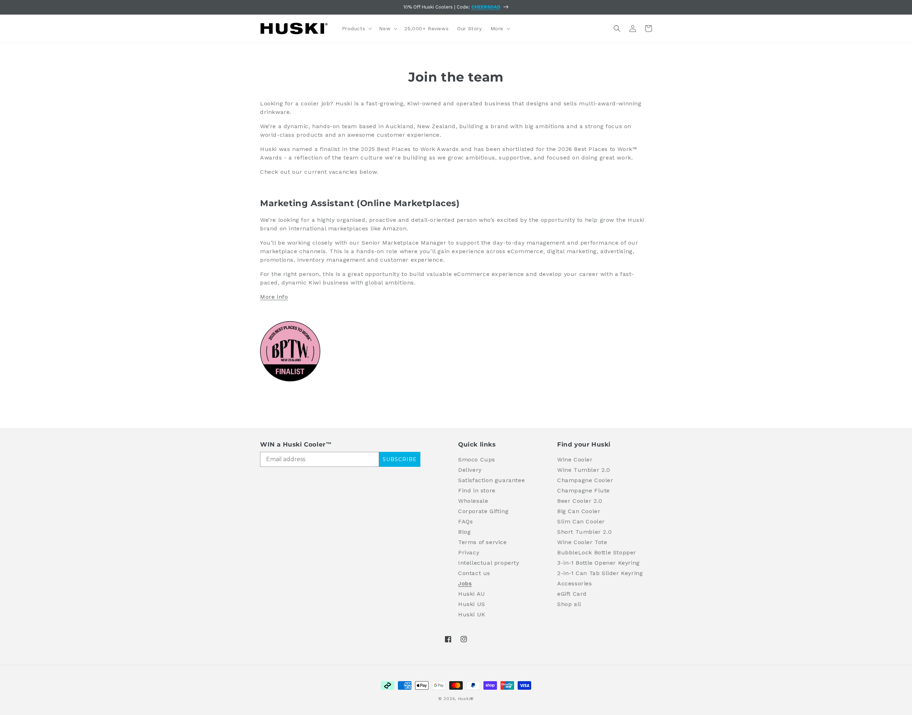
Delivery (470, 469)
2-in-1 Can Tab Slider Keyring (600, 573)
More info (274, 296)
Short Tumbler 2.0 (584, 531)
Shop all (569, 604)
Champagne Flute (583, 490)
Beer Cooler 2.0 (579, 500)
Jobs (465, 583)
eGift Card (572, 593)
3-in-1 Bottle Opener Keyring (598, 562)
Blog (464, 531)
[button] (356, 28)
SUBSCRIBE (400, 459)
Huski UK (472, 614)
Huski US (471, 604)
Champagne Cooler (585, 480)
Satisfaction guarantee (491, 480)
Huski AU (471, 593)
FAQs (465, 521)
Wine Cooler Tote (582, 542)
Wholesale (473, 500)
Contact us (474, 573)
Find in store (477, 490)
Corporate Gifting (483, 511)
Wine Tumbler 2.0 (583, 469)
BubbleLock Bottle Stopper (596, 552)
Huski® (466, 698)
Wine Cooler (575, 459)
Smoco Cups (476, 459)
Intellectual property (488, 562)
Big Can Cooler (578, 511)
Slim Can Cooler (581, 521)
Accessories (574, 583)
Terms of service (482, 542)
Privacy (468, 552)
